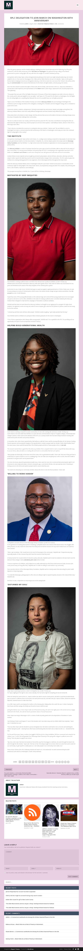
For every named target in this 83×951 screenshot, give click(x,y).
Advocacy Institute (46, 102)
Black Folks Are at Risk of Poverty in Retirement (29, 924)
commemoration (16, 83)
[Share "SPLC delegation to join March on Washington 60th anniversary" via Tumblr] (29, 761)
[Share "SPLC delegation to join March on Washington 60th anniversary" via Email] (45, 761)
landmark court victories (20, 152)
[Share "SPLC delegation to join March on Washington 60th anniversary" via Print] (49, 761)
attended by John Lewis (30, 560)
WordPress (30, 949)
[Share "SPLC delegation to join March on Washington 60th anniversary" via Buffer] (39, 761)
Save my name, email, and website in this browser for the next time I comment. (27, 872)
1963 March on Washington (38, 71)
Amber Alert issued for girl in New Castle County (19, 899)
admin (26, 24)
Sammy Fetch (9, 939)
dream (39, 88)
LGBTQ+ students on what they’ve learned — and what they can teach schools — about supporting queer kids (50, 832)
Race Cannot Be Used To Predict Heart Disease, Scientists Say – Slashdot (31, 824)
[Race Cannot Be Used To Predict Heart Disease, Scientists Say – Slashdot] (32, 812)
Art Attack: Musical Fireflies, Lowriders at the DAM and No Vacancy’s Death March (13, 819)
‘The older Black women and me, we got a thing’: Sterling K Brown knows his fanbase (30, 903)
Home (61, 949)
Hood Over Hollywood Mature (46, 24)
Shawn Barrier (10, 931)
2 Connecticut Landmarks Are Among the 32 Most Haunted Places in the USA (33, 917)
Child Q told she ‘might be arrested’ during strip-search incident (24, 895)
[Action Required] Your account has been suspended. (21, 891)
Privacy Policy (67, 949)
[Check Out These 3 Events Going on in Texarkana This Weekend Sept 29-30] (69, 812)
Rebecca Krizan (10, 924)
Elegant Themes (15, 949)
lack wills (63, 445)
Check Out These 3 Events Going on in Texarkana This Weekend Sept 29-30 (68, 825)
